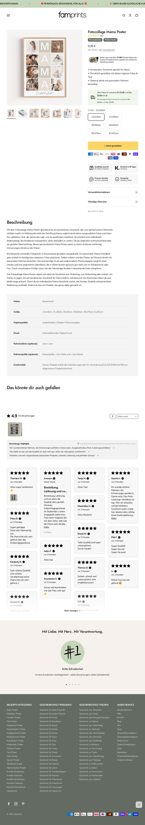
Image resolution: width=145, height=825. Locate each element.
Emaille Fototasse (14, 775)
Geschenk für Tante (48, 748)
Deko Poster (12, 756)
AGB (119, 748)
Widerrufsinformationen (127, 756)
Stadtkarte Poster (14, 763)
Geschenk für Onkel (48, 752)
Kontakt (120, 717)
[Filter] (113, 416)
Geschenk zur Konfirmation (91, 775)
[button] (93, 35)
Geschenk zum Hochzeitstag (92, 733)
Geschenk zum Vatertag (90, 760)
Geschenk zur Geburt (88, 721)
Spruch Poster (13, 760)
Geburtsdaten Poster (16, 729)
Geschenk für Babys (48, 725)
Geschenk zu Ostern (88, 767)
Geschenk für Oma (48, 740)
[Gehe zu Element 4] (45, 114)
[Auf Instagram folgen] (16, 804)
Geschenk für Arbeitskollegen (53, 771)
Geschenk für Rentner (49, 775)
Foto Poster (12, 721)
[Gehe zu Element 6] (67, 114)
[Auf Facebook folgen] (9, 804)
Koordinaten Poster (15, 740)
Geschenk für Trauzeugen (51, 787)
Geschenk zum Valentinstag (91, 756)
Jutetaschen (12, 791)
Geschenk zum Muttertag (90, 740)
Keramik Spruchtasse (16, 787)
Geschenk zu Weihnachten (91, 763)
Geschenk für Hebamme (50, 791)
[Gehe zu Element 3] (34, 114)
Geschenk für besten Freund (52, 713)
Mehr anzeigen (71, 610)
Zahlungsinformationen (127, 736)
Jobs (119, 725)
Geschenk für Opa (48, 744)
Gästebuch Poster (15, 725)
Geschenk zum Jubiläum (90, 779)
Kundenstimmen (124, 709)
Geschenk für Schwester (50, 756)
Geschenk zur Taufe (88, 752)
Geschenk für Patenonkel (51, 783)
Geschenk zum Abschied (90, 709)
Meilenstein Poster (15, 744)
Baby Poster (12, 709)
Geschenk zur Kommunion (91, 771)
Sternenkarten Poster (16, 767)
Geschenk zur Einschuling (90, 748)
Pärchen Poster (13, 748)
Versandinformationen (127, 733)
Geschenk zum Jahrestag (90, 736)
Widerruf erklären (125, 760)
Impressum (122, 752)
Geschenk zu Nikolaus (89, 744)
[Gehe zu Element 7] (79, 114)
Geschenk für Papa (48, 736)
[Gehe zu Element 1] (11, 114)
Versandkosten (109, 50)
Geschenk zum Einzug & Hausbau (94, 717)
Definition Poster (14, 713)
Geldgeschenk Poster (16, 733)
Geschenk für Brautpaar (50, 721)
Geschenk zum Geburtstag (91, 725)
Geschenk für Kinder (49, 729)
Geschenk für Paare (48, 717)
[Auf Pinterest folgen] (23, 804)
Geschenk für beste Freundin (52, 709)
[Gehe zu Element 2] (22, 114)
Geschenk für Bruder (49, 760)
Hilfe (119, 713)
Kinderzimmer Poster (16, 736)
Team (119, 729)
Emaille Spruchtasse (16, 779)
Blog (119, 721)
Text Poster (12, 752)
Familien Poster (13, 717)
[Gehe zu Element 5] (56, 114)
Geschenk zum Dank (88, 713)
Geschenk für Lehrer (49, 767)
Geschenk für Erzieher (49, 763)
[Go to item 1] (15, 429)
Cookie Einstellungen (126, 744)
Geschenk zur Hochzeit (89, 729)
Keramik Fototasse (15, 783)
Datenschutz (122, 740)
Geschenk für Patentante (51, 779)
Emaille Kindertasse (15, 771)
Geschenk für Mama (49, 733)
